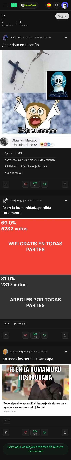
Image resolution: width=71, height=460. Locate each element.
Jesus (9, 153)
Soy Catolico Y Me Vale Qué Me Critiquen (30, 159)
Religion (11, 166)
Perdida (20, 324)
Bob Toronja (13, 172)
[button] (56, 5)
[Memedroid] (13, 5)
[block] (65, 37)
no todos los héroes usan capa (28, 358)
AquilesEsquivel (19, 351)
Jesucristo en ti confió (21, 44)
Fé (20, 153)
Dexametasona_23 (21, 37)
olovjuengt (16, 200)
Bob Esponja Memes (35, 166)
